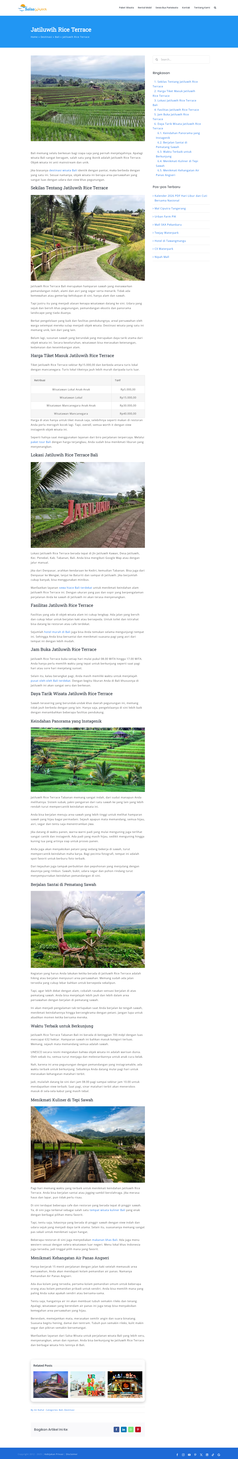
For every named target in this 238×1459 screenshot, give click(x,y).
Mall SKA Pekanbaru (168, 224)
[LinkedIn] (123, 1429)
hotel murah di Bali (57, 632)
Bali (61, 1409)
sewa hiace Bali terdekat (75, 587)
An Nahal (39, 1409)
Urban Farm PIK (165, 216)
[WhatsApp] (130, 1429)
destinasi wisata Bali (63, 170)
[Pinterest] (138, 1429)
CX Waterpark (164, 249)
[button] (215, 7)
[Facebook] (116, 1429)
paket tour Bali (41, 442)
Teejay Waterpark (167, 233)
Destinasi (69, 1409)
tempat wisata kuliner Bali (107, 1210)
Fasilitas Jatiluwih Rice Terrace (178, 110)
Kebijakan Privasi (54, 1454)
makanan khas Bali (105, 1240)
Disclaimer (72, 1454)
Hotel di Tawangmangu (170, 241)
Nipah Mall (162, 257)
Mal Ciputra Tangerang (170, 208)
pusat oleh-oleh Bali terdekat (51, 680)
